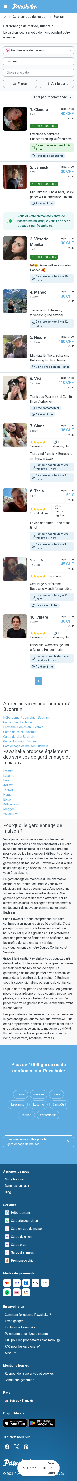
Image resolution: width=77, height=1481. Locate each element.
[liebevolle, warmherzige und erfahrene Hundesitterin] (38, 641)
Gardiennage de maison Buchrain (25, 746)
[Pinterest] (26, 1447)
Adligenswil (11, 804)
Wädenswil (10, 814)
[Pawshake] (24, 6)
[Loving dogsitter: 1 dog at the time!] (38, 519)
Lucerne (8, 775)
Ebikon (7, 799)
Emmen (8, 771)
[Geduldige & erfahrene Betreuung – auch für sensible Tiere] (38, 582)
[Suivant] (47, 681)
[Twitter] (17, 1447)
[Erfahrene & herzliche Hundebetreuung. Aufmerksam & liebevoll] (38, 132)
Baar (6, 780)
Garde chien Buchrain (17, 722)
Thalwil (8, 790)
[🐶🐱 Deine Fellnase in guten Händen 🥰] (38, 259)
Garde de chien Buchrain (19, 732)
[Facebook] (7, 1447)
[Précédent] (30, 681)
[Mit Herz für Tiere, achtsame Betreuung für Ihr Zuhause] (38, 351)
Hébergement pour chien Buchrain (26, 717)
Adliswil (8, 785)
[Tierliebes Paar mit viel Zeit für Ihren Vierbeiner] (38, 396)
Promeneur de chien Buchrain (23, 727)
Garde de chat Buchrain (19, 737)
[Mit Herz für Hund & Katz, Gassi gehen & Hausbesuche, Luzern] (38, 185)
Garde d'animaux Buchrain (20, 741)
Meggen (9, 809)
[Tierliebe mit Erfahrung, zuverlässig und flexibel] (38, 308)
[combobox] (38, 50)
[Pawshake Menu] (5, 6)
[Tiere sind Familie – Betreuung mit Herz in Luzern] (38, 452)
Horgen (8, 795)
